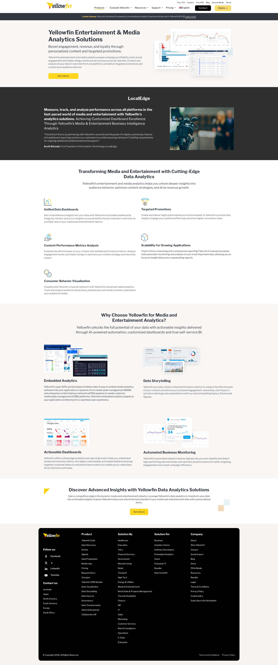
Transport (122, 572)
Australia (47, 589)
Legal (193, 582)
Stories (85, 549)
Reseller (158, 568)
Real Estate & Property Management (135, 591)
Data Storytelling (89, 591)
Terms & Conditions (200, 586)
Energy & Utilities (126, 582)
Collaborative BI (89, 614)
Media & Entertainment (129, 586)
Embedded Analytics (163, 554)
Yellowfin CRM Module (92, 582)
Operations (123, 633)
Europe (46, 608)
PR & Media (196, 568)
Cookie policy (197, 596)
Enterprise (122, 642)
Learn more (190, 16)
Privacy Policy (197, 591)
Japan (46, 594)
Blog (193, 559)
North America (50, 598)
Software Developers (164, 549)
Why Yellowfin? (198, 545)
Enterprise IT (160, 563)
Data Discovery (89, 545)
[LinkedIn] (61, 569)
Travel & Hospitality (127, 596)
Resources (196, 572)
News (193, 563)
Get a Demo (63, 76)
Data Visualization (90, 586)
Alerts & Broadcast (90, 609)
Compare (86, 577)
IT (119, 609)
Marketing (122, 619)
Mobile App (87, 563)
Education (122, 545)
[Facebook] (61, 556)
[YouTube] (61, 575)
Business (158, 540)
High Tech (122, 577)
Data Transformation (91, 605)
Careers (194, 549)
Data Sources (88, 596)
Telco (120, 549)
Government (124, 559)
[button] (100, 8)
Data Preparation (89, 559)
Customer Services (127, 623)
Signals (85, 554)
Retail (120, 568)
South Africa (49, 612)
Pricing (85, 568)
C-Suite (121, 637)
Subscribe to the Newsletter (203, 600)
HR (119, 605)
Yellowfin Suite (88, 540)
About (193, 540)
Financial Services (126, 554)
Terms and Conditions (209, 655)
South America (50, 603)
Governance (87, 600)
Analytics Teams (162, 545)
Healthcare (123, 540)
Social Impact (197, 554)
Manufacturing (125, 563)
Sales (120, 614)
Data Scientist (160, 572)
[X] (61, 563)
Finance (121, 600)
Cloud (157, 559)
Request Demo (88, 572)
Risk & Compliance (127, 628)
